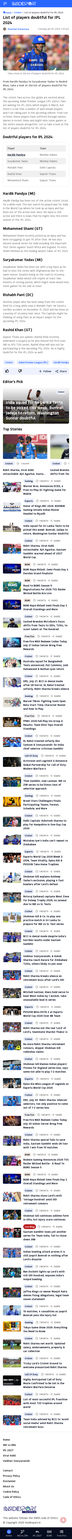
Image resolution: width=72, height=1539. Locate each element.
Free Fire (29, 636)
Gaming (29, 481)
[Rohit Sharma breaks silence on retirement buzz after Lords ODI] (12, 975)
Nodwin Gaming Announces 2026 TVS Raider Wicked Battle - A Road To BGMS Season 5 (46, 1163)
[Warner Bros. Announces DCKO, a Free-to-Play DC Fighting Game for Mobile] (12, 487)
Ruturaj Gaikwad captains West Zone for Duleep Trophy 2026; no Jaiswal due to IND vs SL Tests (46, 900)
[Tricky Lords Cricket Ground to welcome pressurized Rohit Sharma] (12, 1362)
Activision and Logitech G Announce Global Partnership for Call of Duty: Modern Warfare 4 (45, 764)
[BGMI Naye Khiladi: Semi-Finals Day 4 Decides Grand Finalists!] (12, 569)
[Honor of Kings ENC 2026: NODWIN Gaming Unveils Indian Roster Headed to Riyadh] (12, 507)
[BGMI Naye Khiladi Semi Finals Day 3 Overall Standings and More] (12, 605)
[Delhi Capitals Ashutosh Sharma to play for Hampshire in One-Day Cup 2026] (12, 822)
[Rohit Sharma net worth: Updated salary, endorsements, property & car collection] (12, 1344)
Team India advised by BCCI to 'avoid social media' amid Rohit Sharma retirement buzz (45, 1423)
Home (6, 1439)
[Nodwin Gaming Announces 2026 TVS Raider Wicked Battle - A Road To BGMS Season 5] (12, 1161)
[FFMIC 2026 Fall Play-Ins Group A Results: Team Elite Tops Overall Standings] (12, 722)
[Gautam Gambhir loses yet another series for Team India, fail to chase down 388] (12, 1233)
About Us (8, 1486)
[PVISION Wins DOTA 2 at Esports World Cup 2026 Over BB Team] (12, 1011)
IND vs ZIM (22, 1535)
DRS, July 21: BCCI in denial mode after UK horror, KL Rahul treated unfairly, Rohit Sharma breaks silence (46, 685)
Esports (29, 500)
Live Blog (30, 1226)
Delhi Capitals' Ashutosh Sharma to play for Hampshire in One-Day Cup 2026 (44, 824)
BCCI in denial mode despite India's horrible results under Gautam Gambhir (44, 940)
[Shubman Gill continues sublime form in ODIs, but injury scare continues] (12, 1215)
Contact (8, 1470)
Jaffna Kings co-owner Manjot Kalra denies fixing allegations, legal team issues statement (46, 1295)
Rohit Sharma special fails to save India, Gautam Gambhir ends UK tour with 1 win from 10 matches (45, 1143)
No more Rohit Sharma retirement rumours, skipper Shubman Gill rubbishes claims (44, 1047)
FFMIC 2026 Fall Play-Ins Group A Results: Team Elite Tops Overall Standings (43, 724)
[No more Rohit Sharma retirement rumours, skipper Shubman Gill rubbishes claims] (12, 1045)
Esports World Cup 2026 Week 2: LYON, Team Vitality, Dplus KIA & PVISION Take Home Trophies (43, 860)
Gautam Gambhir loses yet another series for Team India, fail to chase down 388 (44, 1235)
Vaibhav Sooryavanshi (16, 1461)
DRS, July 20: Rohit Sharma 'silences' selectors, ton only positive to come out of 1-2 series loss (45, 1103)
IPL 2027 (8, 1450)
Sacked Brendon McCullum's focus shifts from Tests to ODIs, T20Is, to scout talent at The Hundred (45, 625)
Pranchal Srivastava (18, 29)
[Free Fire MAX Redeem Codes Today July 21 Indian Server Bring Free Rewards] (12, 642)
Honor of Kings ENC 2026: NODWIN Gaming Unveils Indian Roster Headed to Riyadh (44, 509)
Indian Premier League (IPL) (33, 362)
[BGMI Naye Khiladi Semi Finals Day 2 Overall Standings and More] (12, 1179)
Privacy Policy (11, 1475)
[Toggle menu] (5, 3)
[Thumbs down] (19, 371)
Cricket (9, 362)
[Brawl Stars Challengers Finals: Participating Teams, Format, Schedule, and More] (12, 802)
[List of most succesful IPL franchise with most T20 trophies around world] (12, 1400)
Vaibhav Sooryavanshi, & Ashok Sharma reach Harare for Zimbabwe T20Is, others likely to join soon (45, 959)
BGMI (27, 564)
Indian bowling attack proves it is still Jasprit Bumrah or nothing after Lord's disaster (45, 1255)
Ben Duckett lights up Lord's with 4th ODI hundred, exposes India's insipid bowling (44, 1275)
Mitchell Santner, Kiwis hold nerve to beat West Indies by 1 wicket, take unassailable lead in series (46, 995)
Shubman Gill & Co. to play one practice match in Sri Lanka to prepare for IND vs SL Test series (43, 920)
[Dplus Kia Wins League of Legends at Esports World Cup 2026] (12, 1083)
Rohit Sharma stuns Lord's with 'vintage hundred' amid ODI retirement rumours (42, 1199)
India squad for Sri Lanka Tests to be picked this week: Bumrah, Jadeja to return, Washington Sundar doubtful (35, 410)
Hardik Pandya (61, 362)
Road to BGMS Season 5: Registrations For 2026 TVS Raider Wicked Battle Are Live (44, 589)
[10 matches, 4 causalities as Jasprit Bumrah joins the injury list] (12, 1310)
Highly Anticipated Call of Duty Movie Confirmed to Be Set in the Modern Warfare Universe (43, 1383)
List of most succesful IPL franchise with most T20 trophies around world (45, 1403)
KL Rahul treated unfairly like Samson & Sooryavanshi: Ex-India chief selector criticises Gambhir (43, 744)
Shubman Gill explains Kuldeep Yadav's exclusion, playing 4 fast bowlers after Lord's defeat (43, 880)
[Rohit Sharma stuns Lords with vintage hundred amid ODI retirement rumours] (12, 1197)
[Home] (24, 3)
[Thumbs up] (6, 371)
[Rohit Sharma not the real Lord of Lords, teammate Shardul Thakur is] (12, 1027)
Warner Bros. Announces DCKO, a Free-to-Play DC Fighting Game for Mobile (44, 489)
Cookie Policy (11, 1491)
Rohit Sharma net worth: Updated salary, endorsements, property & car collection (44, 1347)
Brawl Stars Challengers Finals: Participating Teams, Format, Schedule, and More (42, 804)
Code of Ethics (12, 1497)
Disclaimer (9, 1481)
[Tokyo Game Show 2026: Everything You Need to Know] (12, 1326)
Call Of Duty (31, 755)
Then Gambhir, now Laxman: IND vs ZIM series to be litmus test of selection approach (44, 784)
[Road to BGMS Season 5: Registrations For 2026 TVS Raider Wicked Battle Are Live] (12, 587)
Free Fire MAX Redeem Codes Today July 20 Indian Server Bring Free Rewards (45, 1123)
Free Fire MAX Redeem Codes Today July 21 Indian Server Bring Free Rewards (45, 645)
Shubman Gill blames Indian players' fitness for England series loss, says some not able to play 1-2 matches (45, 1067)
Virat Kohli (9, 1455)
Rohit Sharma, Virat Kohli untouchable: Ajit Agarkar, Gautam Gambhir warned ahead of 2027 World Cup (24, 472)
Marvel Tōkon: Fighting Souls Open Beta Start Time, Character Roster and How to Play (44, 704)
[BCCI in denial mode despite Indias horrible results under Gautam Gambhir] (12, 937)
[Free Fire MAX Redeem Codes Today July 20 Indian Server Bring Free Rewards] (12, 1121)
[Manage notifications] (63, 1520)
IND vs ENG (9, 1445)
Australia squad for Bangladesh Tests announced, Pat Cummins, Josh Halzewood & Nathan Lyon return (45, 665)
